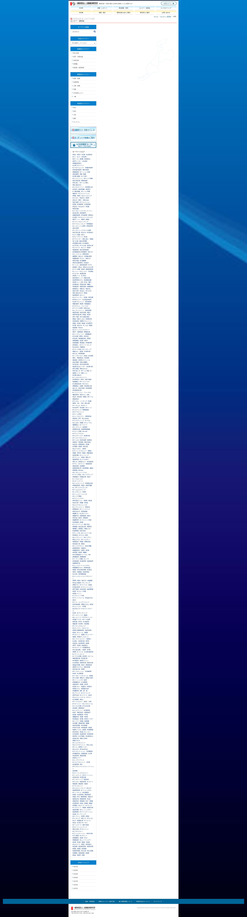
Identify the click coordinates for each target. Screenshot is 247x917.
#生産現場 (75, 764)
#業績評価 (81, 723)
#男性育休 (85, 254)
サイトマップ (158, 901)
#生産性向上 (89, 736)
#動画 (85, 615)
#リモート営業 (81, 591)
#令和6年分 (76, 379)
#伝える (74, 353)
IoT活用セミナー (78, 93)
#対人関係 (75, 368)
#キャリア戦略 (88, 178)
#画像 (91, 801)
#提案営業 (83, 273)
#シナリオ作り (84, 459)
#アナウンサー (76, 239)
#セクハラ (81, 805)
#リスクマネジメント (78, 762)
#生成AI (82, 407)
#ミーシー (75, 271)
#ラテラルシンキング (78, 224)
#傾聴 (81, 721)
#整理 (83, 219)
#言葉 (79, 645)
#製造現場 (83, 755)
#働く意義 (83, 174)
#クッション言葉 (85, 172)
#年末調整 (84, 725)
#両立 (74, 154)
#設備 (74, 714)
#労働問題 (90, 729)
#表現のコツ (82, 461)
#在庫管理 (81, 643)
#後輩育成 (75, 459)
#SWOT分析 (76, 727)
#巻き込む (86, 200)
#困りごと (84, 373)
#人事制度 (80, 673)
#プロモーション (87, 617)
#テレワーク (83, 695)
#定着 (87, 550)
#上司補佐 (81, 736)
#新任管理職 (83, 241)
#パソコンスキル (86, 790)
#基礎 (81, 684)
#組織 (91, 675)
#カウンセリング (87, 195)
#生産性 (74, 708)
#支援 (87, 206)
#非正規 (74, 518)
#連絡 (74, 453)
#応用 (86, 684)
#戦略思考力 (76, 550)
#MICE (79, 453)
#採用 (80, 552)
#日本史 (86, 336)
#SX (82, 403)
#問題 (74, 848)
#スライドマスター (78, 433)
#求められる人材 (88, 267)
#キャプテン (87, 537)
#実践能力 (75, 477)
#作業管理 (90, 734)
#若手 (74, 645)
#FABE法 (75, 535)
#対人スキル (76, 539)
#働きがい (75, 351)
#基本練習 (75, 174)
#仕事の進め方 (76, 375)
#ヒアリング (76, 693)
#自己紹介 (83, 531)
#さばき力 (81, 206)
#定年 (80, 518)
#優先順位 (90, 453)
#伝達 (85, 237)
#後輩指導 (75, 812)
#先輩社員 (81, 641)
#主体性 (84, 161)
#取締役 (80, 784)
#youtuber (75, 347)
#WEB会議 (87, 567)
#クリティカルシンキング (80, 221)
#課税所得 (89, 464)
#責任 (74, 632)
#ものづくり (76, 844)
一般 (74, 96)
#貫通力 (80, 528)
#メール (90, 656)
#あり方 (74, 388)
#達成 (83, 323)
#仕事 (83, 154)
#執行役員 (87, 442)
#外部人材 (90, 245)
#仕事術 (90, 271)
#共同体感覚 (76, 604)
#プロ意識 (75, 835)
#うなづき (75, 273)
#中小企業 (75, 678)
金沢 (74, 111)
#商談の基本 (89, 678)
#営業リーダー (82, 747)
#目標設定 (75, 719)
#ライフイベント (77, 178)
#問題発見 (75, 509)
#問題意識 (85, 410)
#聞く (80, 200)
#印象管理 (89, 342)
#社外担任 (75, 732)
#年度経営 (75, 660)
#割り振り (85, 239)
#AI (89, 554)
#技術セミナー (76, 758)
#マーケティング (77, 615)
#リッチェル (76, 405)
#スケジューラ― (77, 297)
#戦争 (89, 247)
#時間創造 (89, 224)
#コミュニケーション (78, 833)
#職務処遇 (75, 172)
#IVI (79, 418)
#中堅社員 (83, 777)
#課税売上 (75, 288)
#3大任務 (75, 336)
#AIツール (75, 159)
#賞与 (74, 572)
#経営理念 (86, 572)
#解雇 (90, 803)
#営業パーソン (76, 593)
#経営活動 (75, 208)
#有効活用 (89, 226)
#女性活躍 (83, 440)
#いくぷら (75, 265)
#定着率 (84, 427)
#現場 (88, 842)
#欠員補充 (85, 243)
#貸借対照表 (82, 846)
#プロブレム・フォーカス (80, 306)
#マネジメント (84, 829)
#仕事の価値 (76, 176)
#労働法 (74, 805)
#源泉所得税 (76, 851)
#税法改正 (80, 712)
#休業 (81, 522)
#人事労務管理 (88, 652)
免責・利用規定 (90, 901)
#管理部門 (83, 213)
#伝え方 (88, 788)
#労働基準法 (76, 753)
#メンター (87, 732)
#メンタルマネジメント (79, 377)
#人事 (90, 753)
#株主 (89, 515)
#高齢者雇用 (89, 167)
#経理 (90, 727)
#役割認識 (84, 511)
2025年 (75, 874)
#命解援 (89, 580)
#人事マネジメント (78, 165)
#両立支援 (75, 260)
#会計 (74, 712)
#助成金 (82, 342)
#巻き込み (87, 308)
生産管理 (76, 82)
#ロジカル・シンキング (79, 401)
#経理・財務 (81, 855)
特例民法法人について (143, 901)
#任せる (83, 232)
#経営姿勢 (88, 630)
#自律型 (86, 624)
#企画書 (74, 723)
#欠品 (85, 282)
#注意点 (89, 569)
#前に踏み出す (76, 185)
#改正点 (82, 198)
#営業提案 (75, 561)
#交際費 (82, 466)
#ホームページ (76, 617)
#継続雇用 (75, 304)
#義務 (86, 632)
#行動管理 (83, 561)
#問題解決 (75, 838)
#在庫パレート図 (77, 282)
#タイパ (82, 295)
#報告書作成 (76, 658)
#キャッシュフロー (85, 809)
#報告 (89, 451)
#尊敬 (74, 195)
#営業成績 (81, 353)
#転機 (81, 159)
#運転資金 (87, 541)
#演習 (84, 492)
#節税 (87, 643)
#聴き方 (90, 796)
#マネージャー (76, 704)
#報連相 (82, 801)
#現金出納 (83, 284)
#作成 (86, 502)
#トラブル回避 (76, 656)
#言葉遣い (75, 345)
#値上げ (88, 258)
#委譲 (91, 239)
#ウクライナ (76, 247)
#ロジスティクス (77, 435)
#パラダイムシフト (78, 167)
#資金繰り (89, 844)
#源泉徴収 (81, 853)
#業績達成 (84, 180)
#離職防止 (75, 425)
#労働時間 (88, 671)
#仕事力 (80, 624)
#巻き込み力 (76, 511)
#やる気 (74, 574)
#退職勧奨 (88, 334)
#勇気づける (85, 604)
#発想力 (74, 442)
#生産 (79, 842)
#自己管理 (75, 228)
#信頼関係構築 (85, 429)
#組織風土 (75, 381)
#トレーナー (89, 634)
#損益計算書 (76, 665)
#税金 (74, 855)
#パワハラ (89, 805)
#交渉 (74, 397)
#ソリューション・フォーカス (81, 392)
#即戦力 (90, 215)
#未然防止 (85, 645)
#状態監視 (80, 714)
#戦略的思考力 (76, 163)
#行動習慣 (87, 204)
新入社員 (76, 53)
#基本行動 (89, 833)
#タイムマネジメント (78, 742)
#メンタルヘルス (77, 479)
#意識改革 (89, 665)
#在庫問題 (85, 468)
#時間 (74, 580)
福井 (74, 118)
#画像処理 (75, 557)
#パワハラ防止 (76, 474)
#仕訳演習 (83, 589)
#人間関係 (84, 682)
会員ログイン (168, 3)
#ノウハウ (87, 820)
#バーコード (83, 425)
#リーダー (85, 822)
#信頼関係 (75, 531)
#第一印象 (75, 317)
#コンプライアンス (78, 760)
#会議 (74, 814)
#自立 (83, 665)
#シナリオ (80, 652)
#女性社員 (75, 777)
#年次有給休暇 (81, 569)
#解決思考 (75, 394)
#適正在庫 (87, 278)
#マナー (88, 697)
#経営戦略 (81, 189)
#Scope (80, 470)
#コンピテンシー (77, 710)
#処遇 (81, 304)
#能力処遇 (85, 170)
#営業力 (89, 686)
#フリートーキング (85, 345)
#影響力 (74, 528)
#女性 (74, 673)
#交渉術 (79, 397)
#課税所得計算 (76, 468)
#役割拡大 (87, 159)
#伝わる (79, 325)
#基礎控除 (75, 250)
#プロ (90, 265)
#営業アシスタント (83, 637)
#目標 (79, 323)
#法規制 (86, 358)
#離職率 (74, 256)
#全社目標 (83, 312)
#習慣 (74, 204)
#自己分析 (75, 291)
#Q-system (85, 418)
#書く (90, 282)
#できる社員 (86, 706)
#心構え (74, 641)
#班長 (87, 641)
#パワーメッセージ (78, 654)
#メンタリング (76, 775)
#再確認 (74, 526)
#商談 (87, 816)
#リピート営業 (76, 431)
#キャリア (75, 721)
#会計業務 (75, 362)
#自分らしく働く (85, 394)
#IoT (87, 801)
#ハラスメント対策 (85, 520)
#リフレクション (85, 202)
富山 (74, 107)
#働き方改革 (83, 738)
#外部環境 (89, 388)
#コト (79, 157)
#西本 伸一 (76, 403)
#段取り (88, 639)
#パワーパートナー (87, 587)
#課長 (83, 550)
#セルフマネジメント (78, 745)
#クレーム (80, 632)
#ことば (85, 325)
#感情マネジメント (85, 321)
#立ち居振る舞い (85, 317)
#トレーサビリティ (78, 416)
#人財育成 (75, 662)
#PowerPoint (84, 749)
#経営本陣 (75, 312)
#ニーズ (86, 559)
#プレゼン (90, 818)
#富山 (81, 699)
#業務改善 (75, 840)
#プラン (74, 464)
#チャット (89, 407)
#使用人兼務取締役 (78, 630)
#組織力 (74, 267)
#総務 (84, 807)
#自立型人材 (76, 669)
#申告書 (90, 297)
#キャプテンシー (77, 537)
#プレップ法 (76, 533)
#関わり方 (87, 528)
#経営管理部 (76, 725)
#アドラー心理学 (77, 308)
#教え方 (88, 457)
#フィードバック (85, 509)
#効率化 (74, 736)
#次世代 (74, 189)
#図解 (87, 723)
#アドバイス (83, 585)
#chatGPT (75, 407)
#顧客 (74, 637)
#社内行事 (75, 213)
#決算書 (74, 846)
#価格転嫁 (75, 258)
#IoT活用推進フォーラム (79, 554)
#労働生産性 (88, 256)
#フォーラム (88, 422)
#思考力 (88, 189)
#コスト (82, 258)
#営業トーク (76, 275)
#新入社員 (75, 829)
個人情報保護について (125, 901)
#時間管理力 (76, 548)
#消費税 (74, 853)
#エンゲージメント (78, 507)
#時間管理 (75, 295)
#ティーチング (76, 792)
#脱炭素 (74, 470)
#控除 (85, 297)
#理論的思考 (76, 485)
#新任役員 (87, 667)
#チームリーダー (85, 381)
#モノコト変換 (85, 191)
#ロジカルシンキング (78, 788)
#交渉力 (74, 206)
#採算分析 (90, 807)
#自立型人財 (82, 526)
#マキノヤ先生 (76, 349)
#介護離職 (83, 260)
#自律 (83, 269)
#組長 (81, 351)
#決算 (74, 591)
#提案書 (86, 721)
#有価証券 (75, 286)
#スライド (81, 464)
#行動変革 (80, 204)
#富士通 (87, 403)
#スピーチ (85, 628)
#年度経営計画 (76, 390)
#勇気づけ (75, 585)
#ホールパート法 (86, 533)
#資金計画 (75, 738)
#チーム (74, 747)
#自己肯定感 (76, 180)
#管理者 (74, 552)
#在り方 (90, 252)
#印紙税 (84, 848)
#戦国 (89, 338)
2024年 (75, 877)
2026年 (75, 870)
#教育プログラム (77, 667)
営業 (74, 89)
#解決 (91, 468)
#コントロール (76, 254)
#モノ (74, 157)
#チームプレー (85, 539)
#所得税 (80, 442)
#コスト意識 (76, 234)
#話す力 (84, 580)
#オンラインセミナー (78, 639)
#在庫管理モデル (77, 280)
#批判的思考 (83, 265)
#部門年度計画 (76, 314)
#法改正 (86, 263)
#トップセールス (77, 355)
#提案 (83, 634)
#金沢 (90, 695)
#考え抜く (75, 182)
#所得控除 (84, 727)
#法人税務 (90, 851)
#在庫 (74, 842)
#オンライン (76, 816)
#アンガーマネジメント (79, 438)
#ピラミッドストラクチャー (81, 330)
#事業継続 (75, 340)
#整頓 (87, 219)
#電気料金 (88, 416)
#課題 (79, 848)
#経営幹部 (83, 781)
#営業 (83, 816)
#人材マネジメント (78, 301)
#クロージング (85, 693)
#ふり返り (84, 176)
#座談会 (74, 418)
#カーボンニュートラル (79, 472)
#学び (82, 379)
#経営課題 (88, 310)
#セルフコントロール (78, 697)
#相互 (79, 195)
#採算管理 (90, 846)
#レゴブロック (76, 492)
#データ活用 (86, 619)
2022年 (75, 885)
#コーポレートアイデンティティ (82, 211)
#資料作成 (83, 662)
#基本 (79, 580)
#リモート (90, 781)
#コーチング (76, 818)
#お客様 (90, 355)
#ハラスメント (76, 807)
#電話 (74, 796)
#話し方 (83, 818)
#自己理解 (88, 546)
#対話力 (87, 507)
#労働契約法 (86, 647)
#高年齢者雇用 (76, 170)
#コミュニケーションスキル (81, 565)
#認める (88, 288)
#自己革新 (81, 388)
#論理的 (74, 327)
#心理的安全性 (76, 384)
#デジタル (75, 781)
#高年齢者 (88, 301)
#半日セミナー (76, 299)
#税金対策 (75, 466)
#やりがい (85, 384)
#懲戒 (74, 569)
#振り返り (87, 524)
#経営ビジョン (84, 660)
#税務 (87, 853)
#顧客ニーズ (76, 373)
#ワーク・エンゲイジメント (81, 602)
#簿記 (83, 844)
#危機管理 (75, 691)
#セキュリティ (76, 628)
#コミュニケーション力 (79, 494)
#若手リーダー (76, 161)
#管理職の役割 (76, 243)
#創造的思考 (89, 269)
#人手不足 (75, 245)
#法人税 (83, 851)
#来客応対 (89, 319)
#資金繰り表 (76, 544)
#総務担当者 (85, 688)
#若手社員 (75, 695)
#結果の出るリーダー (78, 366)
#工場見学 (86, 621)
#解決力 (74, 193)
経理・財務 (76, 78)
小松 (74, 114)
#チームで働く (84, 182)
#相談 (84, 453)
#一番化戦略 (76, 191)
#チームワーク (76, 825)
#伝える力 (75, 749)
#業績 (84, 397)
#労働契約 (89, 751)
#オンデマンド (76, 427)
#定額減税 (75, 342)
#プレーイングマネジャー (80, 773)
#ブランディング (82, 613)
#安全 (74, 822)
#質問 (74, 652)
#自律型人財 (88, 386)
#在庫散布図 (87, 280)
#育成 (90, 500)
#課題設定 (75, 541)
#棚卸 (89, 284)
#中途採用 (84, 215)
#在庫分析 (87, 435)
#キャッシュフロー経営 (79, 680)
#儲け (89, 312)
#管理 (86, 717)
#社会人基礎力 (76, 582)
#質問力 (89, 526)
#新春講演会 (82, 338)
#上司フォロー (84, 513)
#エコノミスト (76, 606)
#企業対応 (89, 154)
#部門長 (74, 621)
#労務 (87, 444)
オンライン (76, 122)
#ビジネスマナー (77, 831)
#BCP (86, 340)
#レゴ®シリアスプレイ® (79, 487)
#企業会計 (90, 232)
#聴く (74, 358)
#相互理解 (89, 485)
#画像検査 (83, 557)
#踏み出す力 (83, 368)
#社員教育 (85, 792)
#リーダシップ (86, 349)
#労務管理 (75, 803)
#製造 (83, 842)
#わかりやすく (76, 448)
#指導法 (89, 440)
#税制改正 (87, 712)
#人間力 (74, 217)
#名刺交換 (75, 321)
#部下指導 (75, 589)
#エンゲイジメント (78, 310)
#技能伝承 (80, 820)
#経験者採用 (76, 215)
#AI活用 (84, 157)
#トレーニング (84, 455)
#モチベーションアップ (79, 827)
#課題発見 (81, 444)
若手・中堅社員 (78, 56)
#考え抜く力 (76, 371)
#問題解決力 (76, 682)
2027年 (75, 866)
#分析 (74, 613)
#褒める (82, 288)
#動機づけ (75, 513)
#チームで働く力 (86, 371)
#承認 (83, 457)
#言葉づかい (76, 686)
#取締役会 (80, 358)
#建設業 (74, 624)
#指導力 (83, 548)
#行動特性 (87, 710)
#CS (78, 796)
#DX (81, 764)
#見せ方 (74, 200)
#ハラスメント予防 (78, 595)
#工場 (79, 822)
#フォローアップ (77, 524)
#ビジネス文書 (76, 706)
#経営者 (86, 779)
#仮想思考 (90, 561)
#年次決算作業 (84, 364)
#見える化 (89, 745)
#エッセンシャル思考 (78, 226)
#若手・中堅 (87, 701)
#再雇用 (85, 518)
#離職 (84, 552)
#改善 (81, 838)
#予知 (86, 714)
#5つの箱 (75, 241)
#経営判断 (75, 809)
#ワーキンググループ (78, 626)
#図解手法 (75, 515)
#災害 (81, 340)
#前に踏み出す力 (77, 293)
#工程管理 (75, 734)
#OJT (74, 820)
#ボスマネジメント (78, 412)
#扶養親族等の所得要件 (79, 252)
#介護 (74, 325)
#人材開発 (75, 699)
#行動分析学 (76, 587)
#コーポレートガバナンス (80, 675)
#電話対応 (75, 684)
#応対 (89, 314)
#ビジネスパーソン (78, 187)
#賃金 (81, 803)
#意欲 (74, 323)
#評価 (81, 719)
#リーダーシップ (77, 779)
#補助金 (82, 347)
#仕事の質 (89, 366)
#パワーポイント (77, 786)
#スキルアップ (76, 647)
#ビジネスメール (87, 704)
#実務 (81, 717)
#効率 (87, 198)
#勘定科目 (75, 399)
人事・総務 (76, 86)
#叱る (80, 267)
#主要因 (74, 446)
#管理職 (74, 771)
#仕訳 (89, 799)
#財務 (84, 729)
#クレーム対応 (76, 414)
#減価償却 (90, 286)
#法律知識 (75, 522)
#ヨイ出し (75, 198)
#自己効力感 (76, 232)
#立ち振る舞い (76, 650)
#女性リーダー (88, 719)
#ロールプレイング (78, 483)
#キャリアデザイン (78, 546)
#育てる (74, 461)
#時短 (85, 293)
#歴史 (81, 336)
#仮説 (83, 485)
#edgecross (89, 598)
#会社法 (74, 444)
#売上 (83, 234)
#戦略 (81, 502)
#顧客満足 (84, 796)
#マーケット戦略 (77, 559)
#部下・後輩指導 (77, 332)
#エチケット (83, 835)
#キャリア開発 (76, 496)
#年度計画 (84, 658)
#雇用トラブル (76, 729)
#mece (80, 327)
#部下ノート (76, 219)
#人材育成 (80, 794)
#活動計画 (83, 477)
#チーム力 (75, 440)
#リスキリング (76, 410)
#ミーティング (81, 814)
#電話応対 (75, 801)
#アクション (76, 457)
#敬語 (74, 319)
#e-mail (84, 431)
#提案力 (83, 686)
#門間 (84, 606)
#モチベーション (87, 775)
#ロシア (83, 247)
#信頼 (90, 585)
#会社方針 (75, 502)
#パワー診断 (76, 269)
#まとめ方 (75, 422)
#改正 (89, 477)
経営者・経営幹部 (78, 67)
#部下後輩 (88, 379)
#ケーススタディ (77, 701)
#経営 (86, 784)
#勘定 (83, 544)
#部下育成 (85, 825)
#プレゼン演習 (83, 535)
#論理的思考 (76, 790)
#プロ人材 (83, 245)
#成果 (81, 386)
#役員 (81, 732)
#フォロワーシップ (78, 420)
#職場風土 (75, 386)
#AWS (74, 794)
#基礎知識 (83, 515)
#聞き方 (82, 678)
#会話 (85, 355)
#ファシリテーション (86, 812)
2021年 (75, 888)
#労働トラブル (76, 619)
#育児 (79, 154)
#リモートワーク (77, 481)
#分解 (89, 401)
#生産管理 (75, 755)
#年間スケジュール (84, 360)
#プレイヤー (83, 271)
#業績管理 (83, 799)
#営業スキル (76, 688)
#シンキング (86, 582)
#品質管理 (83, 734)
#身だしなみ (81, 319)
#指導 (85, 500)
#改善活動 (75, 455)
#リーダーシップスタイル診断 (81, 230)
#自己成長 (75, 202)
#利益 (84, 314)
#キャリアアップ (87, 474)
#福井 (84, 650)
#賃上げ (80, 256)
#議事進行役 (76, 563)
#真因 (80, 446)
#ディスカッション (78, 671)
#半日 (80, 621)
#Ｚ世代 (83, 275)
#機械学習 (75, 717)
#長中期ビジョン (77, 500)
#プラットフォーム (78, 598)
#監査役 (74, 360)
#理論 (81, 541)
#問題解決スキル (77, 567)
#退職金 (79, 572)
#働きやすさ (76, 740)
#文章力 (84, 656)
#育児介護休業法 (77, 263)
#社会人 (82, 291)
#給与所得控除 (84, 250)
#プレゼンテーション (78, 751)
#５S (85, 838)
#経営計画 (75, 799)
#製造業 (74, 784)
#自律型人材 (89, 187)
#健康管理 (75, 520)
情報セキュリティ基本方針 (107, 901)
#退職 (86, 803)
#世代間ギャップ (77, 278)
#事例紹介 (81, 708)
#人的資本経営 (86, 299)
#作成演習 (90, 461)
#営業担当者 (89, 483)
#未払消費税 (83, 362)
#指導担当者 (76, 429)
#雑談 (90, 325)
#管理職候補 (82, 574)
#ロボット (84, 405)
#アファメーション (84, 193)
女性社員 (76, 60)
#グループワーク (77, 237)
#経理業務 (90, 589)
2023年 (75, 881)
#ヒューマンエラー (85, 840)
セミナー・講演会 (165, 16)
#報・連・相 (83, 691)
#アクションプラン (78, 498)
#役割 (83, 669)
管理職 (75, 64)
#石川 (74, 600)
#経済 (91, 604)
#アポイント (76, 634)
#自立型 (85, 446)
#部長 (84, 448)
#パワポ (87, 420)
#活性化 (74, 643)
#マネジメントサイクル (85, 217)
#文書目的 (75, 284)
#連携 (81, 422)
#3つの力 (88, 291)
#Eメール (90, 397)
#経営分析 (90, 662)
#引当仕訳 (75, 364)
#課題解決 (87, 304)
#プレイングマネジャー (79, 451)
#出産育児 (89, 323)
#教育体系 (87, 794)
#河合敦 (74, 338)
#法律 (88, 762)
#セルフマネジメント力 (79, 505)
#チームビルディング (78, 490)
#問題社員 (87, 332)
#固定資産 (83, 286)
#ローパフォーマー (78, 334)
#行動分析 (87, 351)
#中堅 (89, 650)
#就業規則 (84, 753)
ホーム (156, 16)
